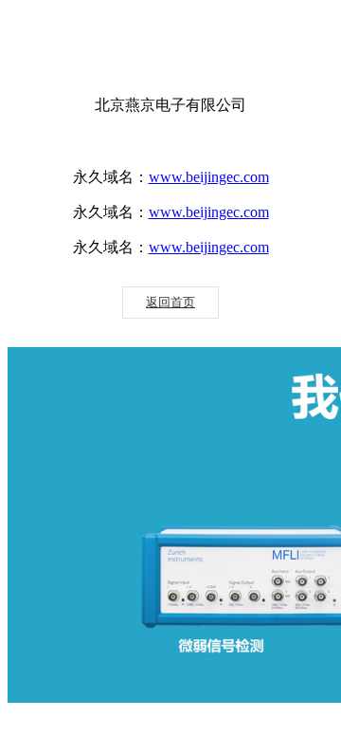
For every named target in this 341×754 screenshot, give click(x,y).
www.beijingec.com (209, 177)
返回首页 (170, 302)
